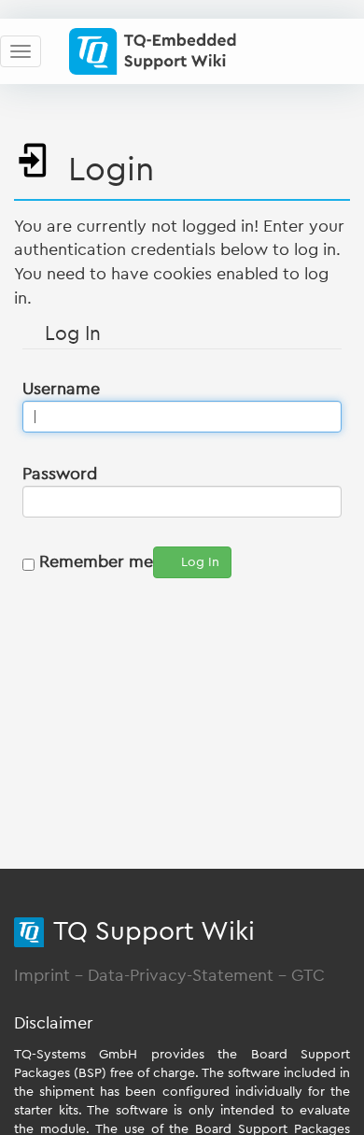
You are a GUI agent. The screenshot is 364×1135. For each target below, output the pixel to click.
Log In (200, 562)
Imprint (42, 975)
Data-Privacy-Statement (180, 975)
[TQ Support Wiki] (159, 51)
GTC (308, 975)
